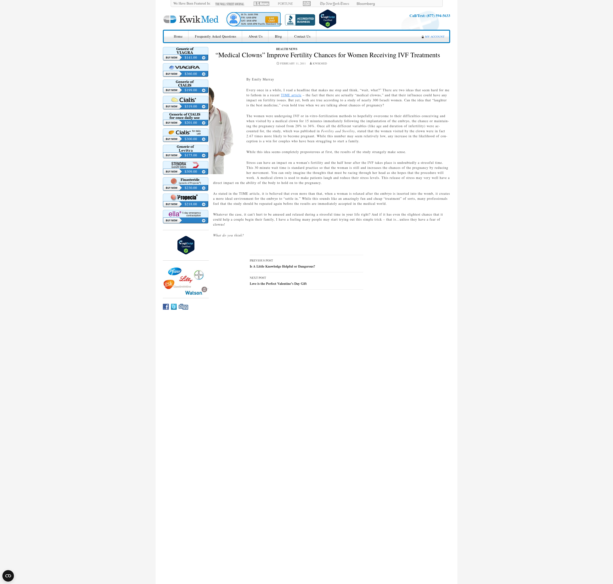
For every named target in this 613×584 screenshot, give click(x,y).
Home (178, 36)
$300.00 (191, 138)
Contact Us (302, 36)
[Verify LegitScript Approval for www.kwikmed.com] (327, 18)
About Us (255, 36)
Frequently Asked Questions (215, 36)
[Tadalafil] (185, 83)
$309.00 (191, 171)
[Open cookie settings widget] (8, 576)
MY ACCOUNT (434, 36)
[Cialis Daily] (185, 132)
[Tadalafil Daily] (185, 116)
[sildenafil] (185, 51)
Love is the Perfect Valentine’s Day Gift (278, 281)
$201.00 (191, 122)
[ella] (185, 214)
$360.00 (191, 73)
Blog (278, 36)
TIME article (291, 95)
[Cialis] (185, 99)
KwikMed (320, 63)
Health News (286, 49)
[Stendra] (185, 165)
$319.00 (191, 106)
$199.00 (191, 89)
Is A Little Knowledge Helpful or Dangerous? (282, 263)
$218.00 (191, 203)
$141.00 (191, 57)
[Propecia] (185, 197)
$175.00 (191, 155)
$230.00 (191, 187)
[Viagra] (185, 67)
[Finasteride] (185, 181)
